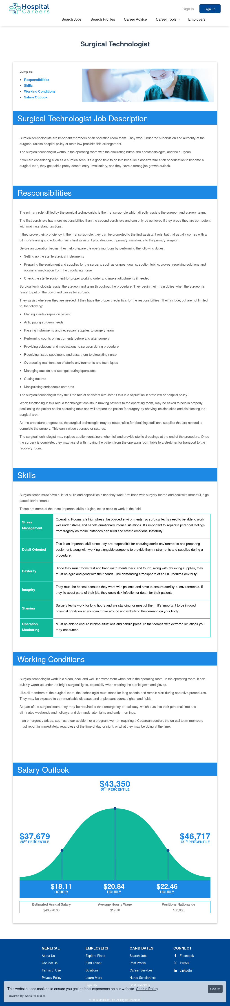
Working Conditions (39, 91)
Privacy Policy (51, 977)
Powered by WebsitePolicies (26, 995)
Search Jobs (138, 955)
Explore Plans (95, 955)
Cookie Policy (147, 988)
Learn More (94, 977)
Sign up (210, 9)
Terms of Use (51, 970)
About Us (48, 955)
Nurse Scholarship (143, 977)
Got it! (215, 988)
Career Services (141, 970)
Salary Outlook (35, 97)
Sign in (188, 8)
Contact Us (50, 962)
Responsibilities (36, 79)
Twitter (184, 963)
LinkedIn (186, 970)
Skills (28, 85)
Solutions (92, 970)
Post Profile (138, 962)
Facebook (187, 955)
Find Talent (94, 962)
